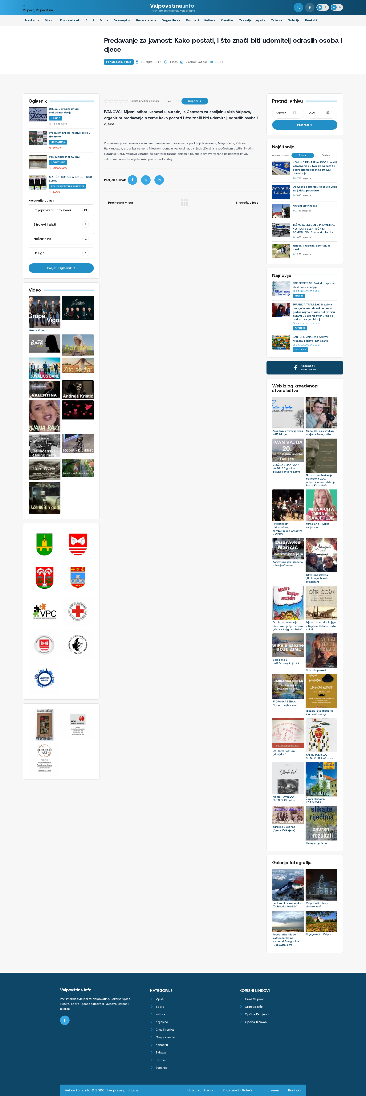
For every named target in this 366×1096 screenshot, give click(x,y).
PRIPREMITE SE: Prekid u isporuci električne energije (314, 285)
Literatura (58, 142)
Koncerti (162, 1044)
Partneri (192, 20)
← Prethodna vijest (118, 202)
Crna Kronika (165, 1029)
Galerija (294, 20)
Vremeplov (122, 20)
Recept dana (146, 20)
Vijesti (50, 20)
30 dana (326, 155)
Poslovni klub (70, 20)
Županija (300, 328)
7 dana (302, 155)
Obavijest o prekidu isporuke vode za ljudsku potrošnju (315, 188)
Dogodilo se (171, 20)
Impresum (271, 1090)
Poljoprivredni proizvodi (67, 186)
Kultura (209, 20)
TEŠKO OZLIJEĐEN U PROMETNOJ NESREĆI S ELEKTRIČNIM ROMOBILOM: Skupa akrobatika (314, 228)
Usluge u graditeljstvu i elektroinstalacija (64, 110)
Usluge (55, 118)
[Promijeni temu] (322, 7)
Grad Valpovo (254, 999)
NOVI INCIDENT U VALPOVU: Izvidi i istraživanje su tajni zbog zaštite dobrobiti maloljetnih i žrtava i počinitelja (315, 168)
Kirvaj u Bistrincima (305, 205)
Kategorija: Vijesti (120, 61)
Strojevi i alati (60, 224)
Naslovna (32, 20)
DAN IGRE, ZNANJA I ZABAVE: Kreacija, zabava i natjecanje (311, 338)
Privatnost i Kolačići (238, 1090)
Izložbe (161, 1060)
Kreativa (227, 20)
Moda (104, 20)
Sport (90, 20)
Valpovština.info (75, 990)
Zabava (276, 20)
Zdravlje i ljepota (252, 20)
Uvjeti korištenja (200, 1090)
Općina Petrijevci (257, 1014)
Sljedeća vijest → (249, 202)
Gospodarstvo (166, 1037)
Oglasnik (38, 101)
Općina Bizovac (256, 1022)
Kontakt (311, 20)
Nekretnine (58, 162)
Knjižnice (300, 349)
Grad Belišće (254, 1006)
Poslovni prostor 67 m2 (64, 156)
